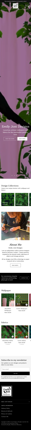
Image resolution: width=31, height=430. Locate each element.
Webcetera (19, 424)
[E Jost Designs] (15, 6)
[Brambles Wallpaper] (7, 300)
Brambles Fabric (8, 340)
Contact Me (4, 416)
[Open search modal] (25, 5)
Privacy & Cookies (6, 414)
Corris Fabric (22, 340)
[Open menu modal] (2, 5)
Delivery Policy (5, 408)
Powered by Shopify (5, 424)
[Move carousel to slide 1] (15, 175)
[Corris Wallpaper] (21, 300)
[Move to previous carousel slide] (12, 175)
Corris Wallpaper (21, 308)
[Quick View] (12, 304)
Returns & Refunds (6, 411)
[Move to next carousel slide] (19, 175)
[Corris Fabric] (21, 331)
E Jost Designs (13, 421)
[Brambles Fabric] (7, 331)
